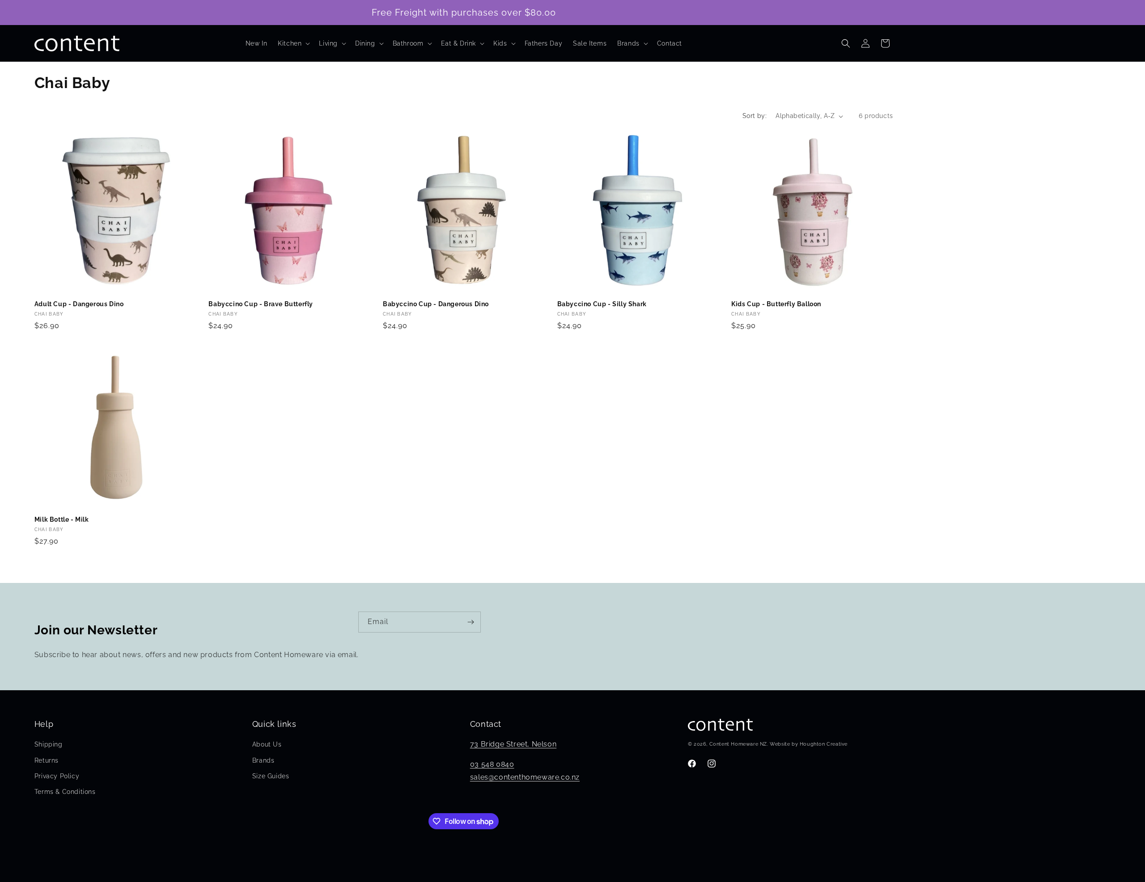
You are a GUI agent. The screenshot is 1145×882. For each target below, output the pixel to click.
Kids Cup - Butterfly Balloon (776, 304)
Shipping (48, 744)
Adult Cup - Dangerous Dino (79, 304)
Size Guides (270, 776)
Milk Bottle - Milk (61, 519)
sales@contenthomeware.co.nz (525, 777)
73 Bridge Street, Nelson (513, 744)
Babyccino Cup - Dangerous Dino (436, 304)
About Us (267, 744)
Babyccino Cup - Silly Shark (602, 304)
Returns (46, 760)
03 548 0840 (492, 764)
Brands (263, 760)
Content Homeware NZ (738, 744)
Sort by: (754, 115)
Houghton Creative (824, 744)
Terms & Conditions (65, 791)
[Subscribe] (470, 622)
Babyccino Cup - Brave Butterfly (260, 304)
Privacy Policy (56, 776)
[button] (293, 43)
